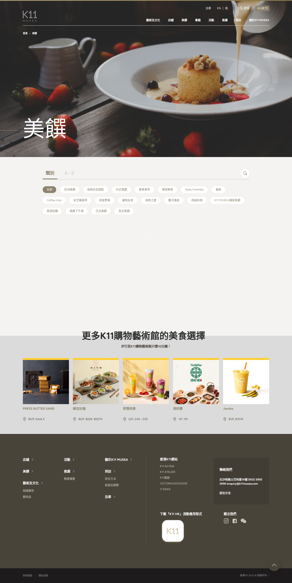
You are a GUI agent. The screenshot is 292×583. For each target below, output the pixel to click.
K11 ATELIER (167, 472)
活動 (211, 20)
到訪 (238, 20)
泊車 (208, 8)
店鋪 (171, 20)
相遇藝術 (28, 490)
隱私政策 (43, 575)
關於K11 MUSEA (259, 20)
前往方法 (110, 478)
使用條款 (27, 575)
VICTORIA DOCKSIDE (174, 483)
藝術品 (27, 497)
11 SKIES (165, 489)
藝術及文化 (153, 20)
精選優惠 (69, 478)
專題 (198, 20)
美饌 (184, 20)
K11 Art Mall (167, 466)
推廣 (225, 20)
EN (219, 8)
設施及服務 (112, 485)
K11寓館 (165, 477)
